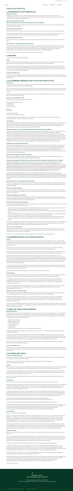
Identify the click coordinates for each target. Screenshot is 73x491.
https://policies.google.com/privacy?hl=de (16, 362)
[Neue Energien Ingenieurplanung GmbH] (6, 5)
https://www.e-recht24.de (13, 463)
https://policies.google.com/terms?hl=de (32, 453)
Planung (45, 4)
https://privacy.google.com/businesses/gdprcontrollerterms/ (18, 399)
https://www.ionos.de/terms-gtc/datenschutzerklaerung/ (17, 342)
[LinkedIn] (64, 5)
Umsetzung (52, 4)
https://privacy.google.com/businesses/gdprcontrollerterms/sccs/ (41, 399)
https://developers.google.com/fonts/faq (33, 361)
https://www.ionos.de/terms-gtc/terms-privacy (46, 63)
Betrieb (59, 4)
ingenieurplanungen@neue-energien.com (16, 114)
